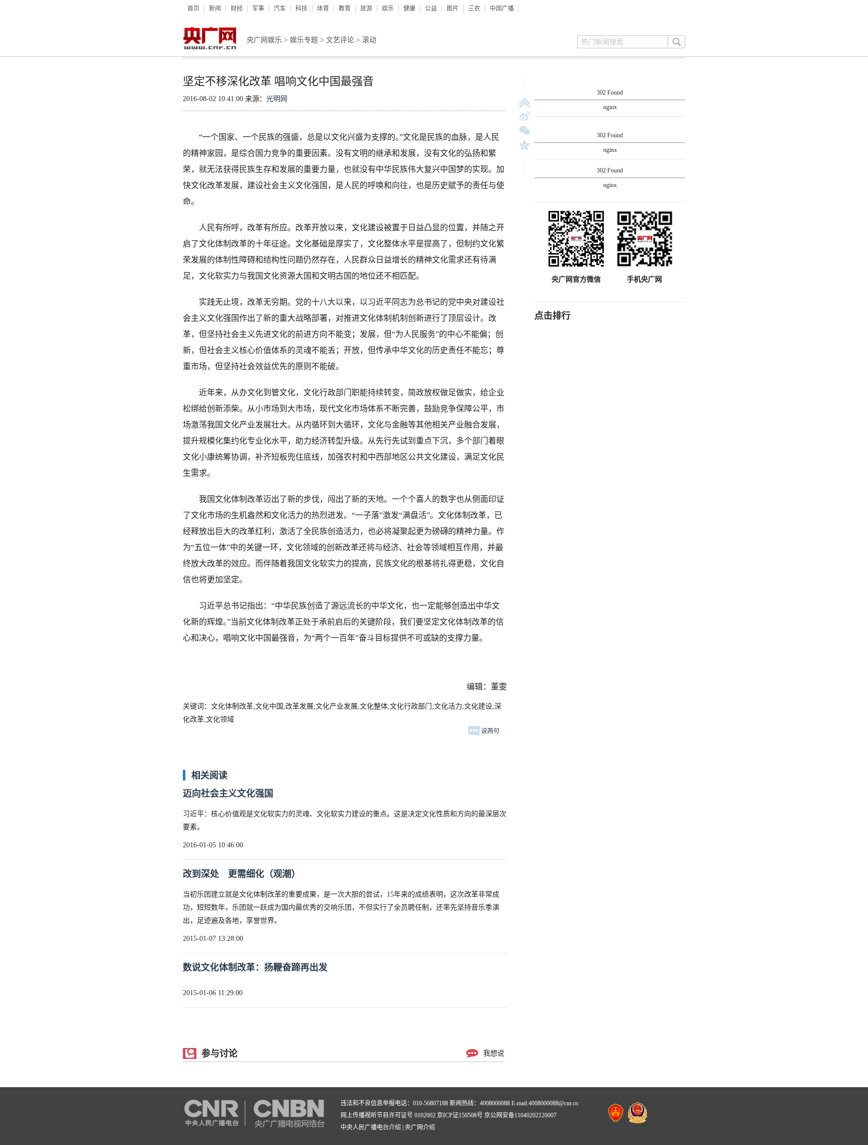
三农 (474, 8)
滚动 (369, 40)
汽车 (280, 8)
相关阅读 (209, 775)
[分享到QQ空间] (524, 145)
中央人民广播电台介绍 (371, 1127)
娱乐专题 (304, 40)
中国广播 (502, 8)
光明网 (276, 99)
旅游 (366, 8)
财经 (237, 8)
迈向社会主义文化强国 (228, 793)
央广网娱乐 (264, 40)
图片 (453, 8)
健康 (409, 8)
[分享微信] (524, 131)
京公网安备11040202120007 (520, 1115)
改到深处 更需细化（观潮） (241, 874)
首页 (193, 8)
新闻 (215, 8)
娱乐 (388, 8)
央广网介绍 (420, 1127)
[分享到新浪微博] (524, 117)
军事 (258, 8)
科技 (301, 8)
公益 (431, 8)
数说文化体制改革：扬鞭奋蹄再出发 (255, 967)
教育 (345, 8)
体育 (323, 8)
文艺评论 (340, 40)
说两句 (489, 731)
